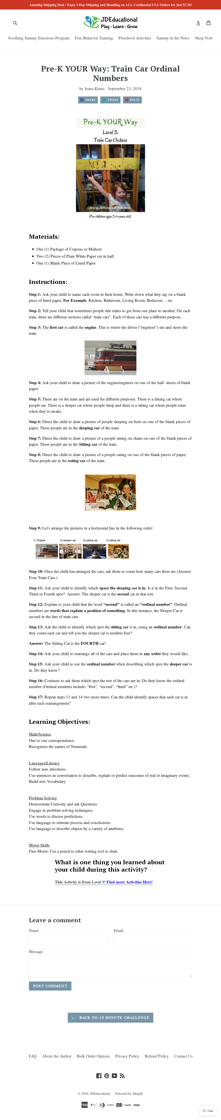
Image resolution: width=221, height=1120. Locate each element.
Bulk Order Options (93, 1056)
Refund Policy (157, 1056)
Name (34, 930)
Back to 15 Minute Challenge (113, 1017)
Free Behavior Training (94, 38)
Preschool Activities (134, 38)
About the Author (56, 1056)
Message (36, 951)
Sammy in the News (172, 38)
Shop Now (204, 38)
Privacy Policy (127, 1056)
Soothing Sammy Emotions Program (38, 38)
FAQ (33, 1056)
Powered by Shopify (129, 1093)
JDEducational (100, 1093)
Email (118, 930)
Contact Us (183, 1056)
